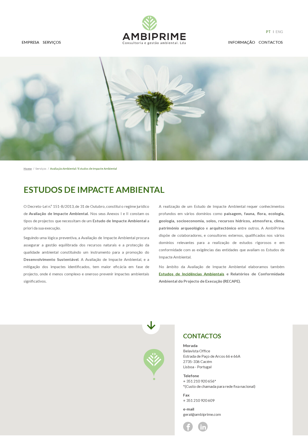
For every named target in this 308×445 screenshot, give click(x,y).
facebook (188, 426)
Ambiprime (154, 32)
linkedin (203, 426)
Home (28, 168)
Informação (241, 42)
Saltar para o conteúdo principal (17, 1)
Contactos (271, 42)
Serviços (52, 42)
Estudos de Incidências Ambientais (191, 273)
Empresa (30, 42)
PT (268, 31)
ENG (279, 31)
